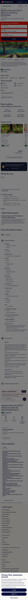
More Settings (14, 597)
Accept (14, 590)
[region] (14, 586)
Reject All (14, 594)
